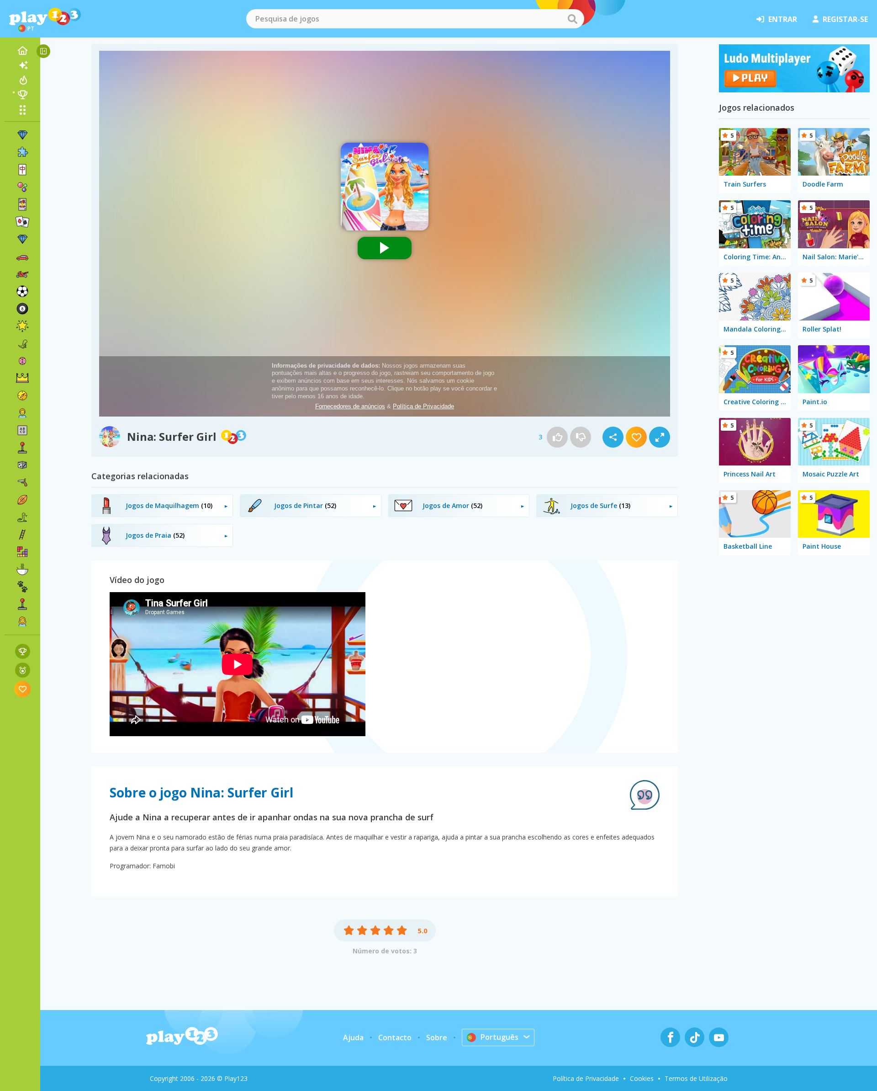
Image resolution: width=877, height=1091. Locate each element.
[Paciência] (22, 221)
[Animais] (22, 586)
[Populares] (22, 80)
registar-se (845, 19)
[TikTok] (694, 1037)
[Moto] (22, 274)
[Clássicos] (22, 517)
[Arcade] (22, 447)
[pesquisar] (572, 18)
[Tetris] (22, 552)
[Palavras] (22, 430)
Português (499, 1037)
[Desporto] (22, 499)
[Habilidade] (22, 534)
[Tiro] (22, 482)
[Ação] (22, 395)
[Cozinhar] (22, 569)
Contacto (395, 1037)
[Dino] (22, 343)
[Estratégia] (22, 378)
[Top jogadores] (22, 94)
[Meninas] (22, 621)
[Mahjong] (22, 169)
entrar (782, 19)
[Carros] (22, 256)
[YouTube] (719, 1037)
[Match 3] (22, 135)
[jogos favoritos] (22, 688)
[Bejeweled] (22, 239)
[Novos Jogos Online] (22, 65)
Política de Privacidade (586, 1078)
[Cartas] (22, 204)
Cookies (642, 1078)
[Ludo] (794, 90)
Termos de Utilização (696, 1078)
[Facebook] (670, 1037)
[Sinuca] (22, 308)
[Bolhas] (22, 187)
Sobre (436, 1037)
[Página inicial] (22, 50)
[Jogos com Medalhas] (22, 670)
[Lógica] (22, 360)
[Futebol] (22, 291)
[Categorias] (22, 110)
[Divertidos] (22, 326)
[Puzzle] (22, 152)
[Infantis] (22, 413)
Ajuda (353, 1037)
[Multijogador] (22, 604)
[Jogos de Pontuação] (22, 651)
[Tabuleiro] (22, 465)
